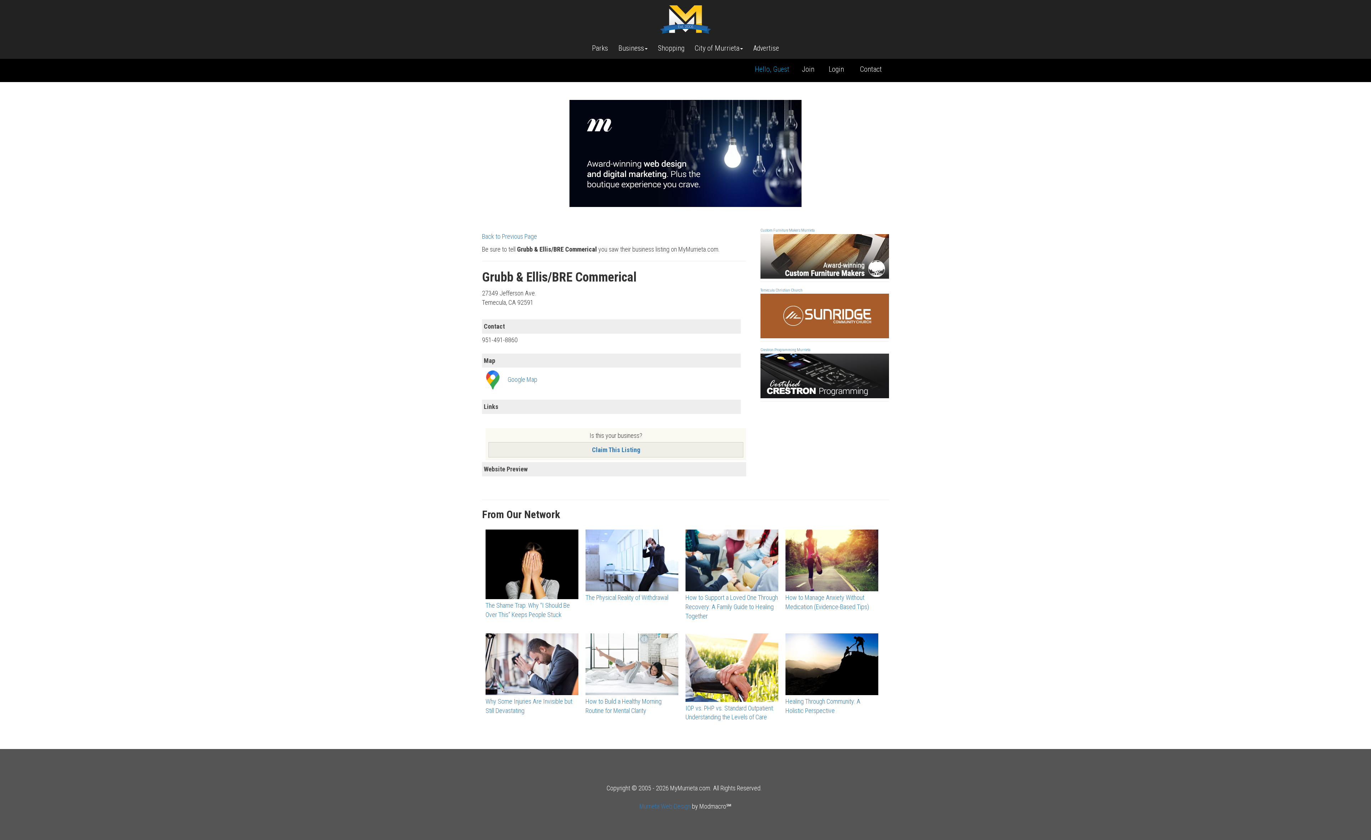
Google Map (522, 379)
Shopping (671, 48)
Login (836, 69)
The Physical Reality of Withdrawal (627, 597)
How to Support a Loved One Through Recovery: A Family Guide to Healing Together (732, 606)
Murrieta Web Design (664, 806)
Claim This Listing (616, 450)
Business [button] (631, 48)
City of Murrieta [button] (717, 48)
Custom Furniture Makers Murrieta (787, 230)
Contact (871, 69)
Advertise (766, 48)
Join (808, 69)
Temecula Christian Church (781, 290)
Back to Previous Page (509, 236)
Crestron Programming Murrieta (785, 350)
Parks (600, 48)
